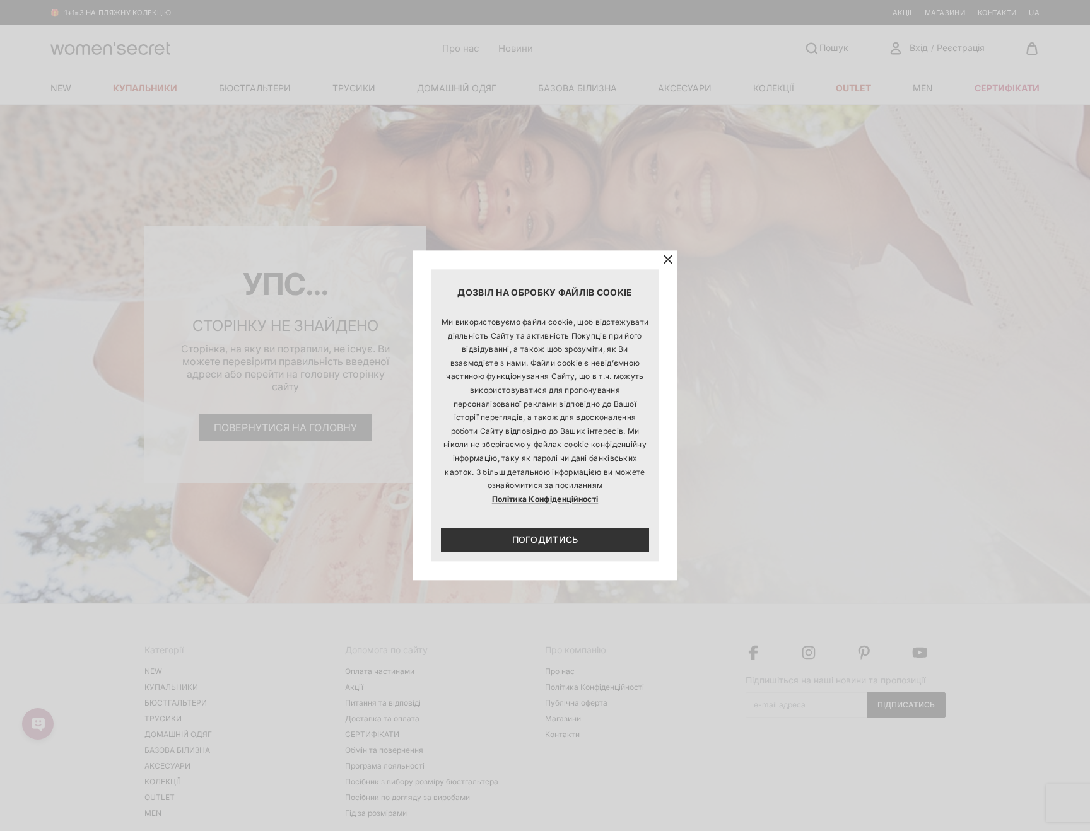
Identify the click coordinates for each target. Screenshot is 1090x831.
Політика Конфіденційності (545, 499)
